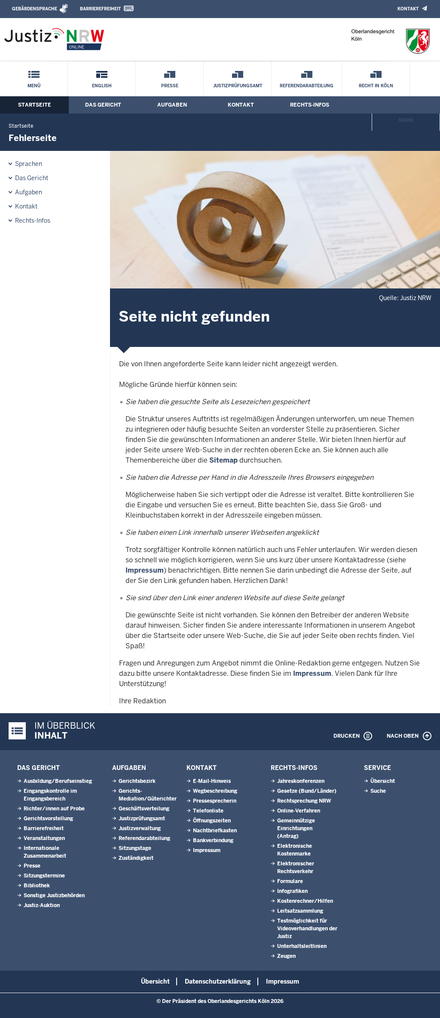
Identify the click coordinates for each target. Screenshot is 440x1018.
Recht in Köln (376, 86)
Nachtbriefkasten (215, 830)
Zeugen (286, 956)
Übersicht (382, 781)
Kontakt (408, 9)
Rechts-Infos (309, 104)
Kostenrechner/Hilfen (305, 901)
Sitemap (223, 460)
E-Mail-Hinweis (212, 781)
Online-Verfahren (298, 810)
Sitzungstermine (44, 875)
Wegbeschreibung (215, 791)
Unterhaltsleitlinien (302, 946)
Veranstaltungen (44, 838)
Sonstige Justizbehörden (54, 895)
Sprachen (28, 164)
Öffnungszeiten (212, 820)
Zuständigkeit (136, 858)
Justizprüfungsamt (237, 86)
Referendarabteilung (306, 86)
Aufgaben (172, 104)
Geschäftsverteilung (144, 808)
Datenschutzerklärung (218, 981)
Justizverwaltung (140, 828)
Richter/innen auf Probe (54, 808)
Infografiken (292, 891)
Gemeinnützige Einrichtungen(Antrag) (296, 828)
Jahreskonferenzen (300, 781)
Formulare (290, 881)
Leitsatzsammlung (300, 911)
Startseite (34, 104)
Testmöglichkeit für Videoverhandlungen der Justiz (307, 928)
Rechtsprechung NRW (304, 800)
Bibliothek (37, 885)
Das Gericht (103, 104)
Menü (34, 86)
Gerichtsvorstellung (48, 818)
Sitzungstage (135, 848)
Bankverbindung (213, 840)
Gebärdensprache (34, 9)
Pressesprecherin (214, 800)
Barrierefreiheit (100, 9)
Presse (169, 86)
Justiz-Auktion (42, 905)
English (102, 86)
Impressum (144, 570)
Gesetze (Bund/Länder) (306, 791)
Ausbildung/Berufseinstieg (58, 781)
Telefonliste (208, 810)
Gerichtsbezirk (137, 781)
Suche (405, 120)
